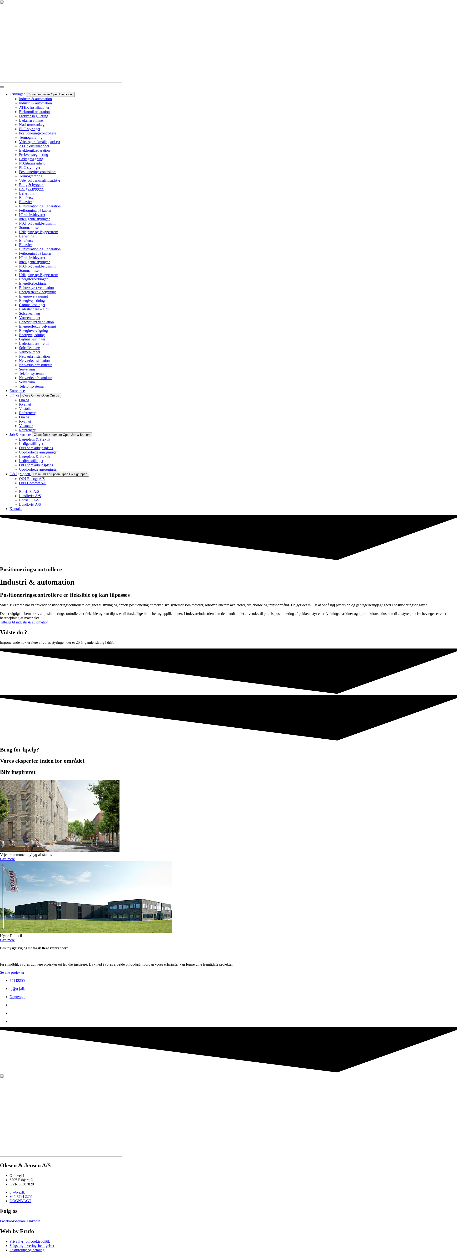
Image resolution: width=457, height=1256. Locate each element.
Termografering (30, 137)
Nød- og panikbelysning (37, 223)
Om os (24, 400)
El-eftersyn (27, 198)
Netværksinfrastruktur (35, 365)
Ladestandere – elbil (34, 309)
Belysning (26, 193)
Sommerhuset (29, 228)
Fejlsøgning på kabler (35, 210)
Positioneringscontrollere (37, 133)
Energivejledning (32, 301)
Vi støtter (26, 409)
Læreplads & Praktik (34, 439)
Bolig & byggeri (31, 185)
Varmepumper (29, 318)
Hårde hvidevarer (32, 215)
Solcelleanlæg (29, 313)
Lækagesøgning (31, 120)
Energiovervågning (33, 296)
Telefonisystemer (32, 373)
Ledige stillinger (31, 444)
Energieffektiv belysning (37, 292)
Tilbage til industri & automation (24, 622)
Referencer (27, 413)
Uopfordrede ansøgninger (38, 452)
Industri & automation (35, 99)
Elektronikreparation (34, 112)
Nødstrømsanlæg (32, 125)
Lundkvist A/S (30, 496)
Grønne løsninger (32, 305)
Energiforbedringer (33, 279)
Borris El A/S (29, 491)
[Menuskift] (2, 87)
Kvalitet (25, 404)
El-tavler (25, 202)
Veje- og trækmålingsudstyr (39, 142)
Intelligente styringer (34, 219)
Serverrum (27, 369)
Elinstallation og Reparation (40, 206)
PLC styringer (29, 129)
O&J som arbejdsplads (36, 448)
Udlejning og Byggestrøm (38, 232)
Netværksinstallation (34, 356)
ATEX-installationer (34, 107)
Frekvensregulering (33, 116)
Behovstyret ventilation (36, 288)
